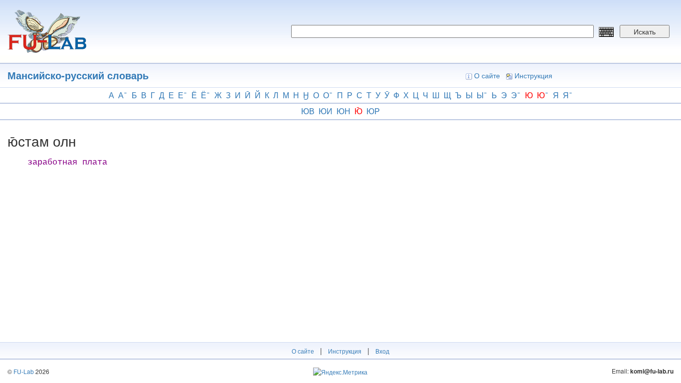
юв (308, 111)
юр (373, 111)
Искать (645, 31)
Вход (382, 351)
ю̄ (358, 111)
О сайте (487, 75)
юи (326, 111)
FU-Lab (23, 371)
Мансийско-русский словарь (78, 75)
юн (343, 111)
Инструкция (533, 75)
